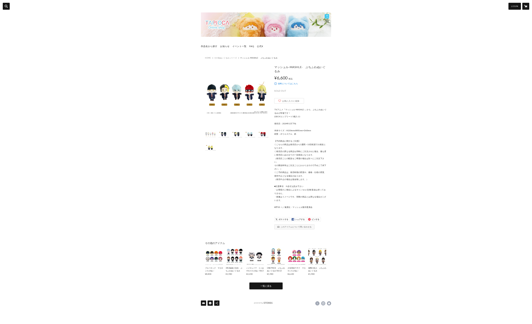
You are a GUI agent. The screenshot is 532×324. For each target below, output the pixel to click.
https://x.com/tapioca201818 (317, 303)
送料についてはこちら (288, 83)
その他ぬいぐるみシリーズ (225, 58)
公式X (260, 46)
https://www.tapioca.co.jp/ (329, 303)
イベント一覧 (239, 46)
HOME (208, 58)
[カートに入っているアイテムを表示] (525, 6)
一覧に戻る (266, 286)
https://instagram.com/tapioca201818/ (323, 303)
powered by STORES (263, 303)
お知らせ (225, 46)
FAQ (251, 46)
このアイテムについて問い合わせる (296, 227)
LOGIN (514, 6)
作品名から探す (209, 46)
